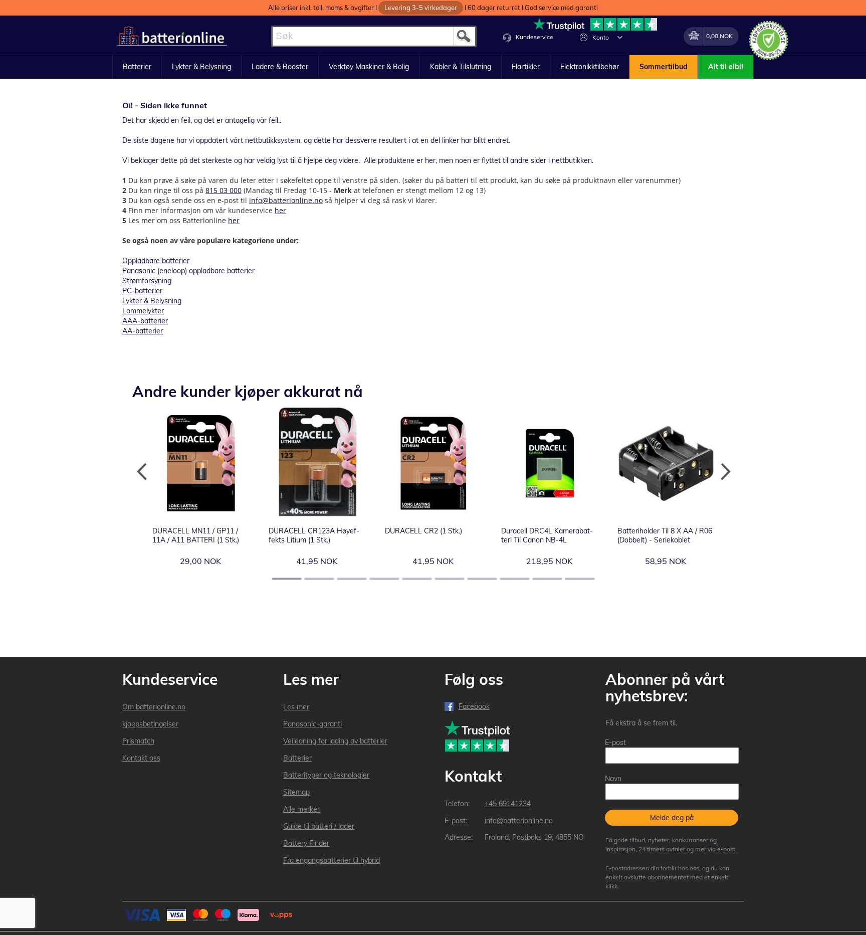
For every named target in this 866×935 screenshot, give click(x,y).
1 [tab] (287, 579)
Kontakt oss (141, 758)
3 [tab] (352, 579)
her (280, 210)
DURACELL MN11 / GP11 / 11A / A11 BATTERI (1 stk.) (195, 535)
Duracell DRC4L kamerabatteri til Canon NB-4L (547, 535)
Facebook (474, 706)
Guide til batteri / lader (318, 826)
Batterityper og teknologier (326, 775)
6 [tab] (450, 579)
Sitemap (296, 792)
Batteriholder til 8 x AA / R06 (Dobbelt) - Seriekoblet (664, 535)
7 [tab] (482, 579)
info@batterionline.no (286, 200)
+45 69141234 (508, 803)
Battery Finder (306, 843)
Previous (142, 472)
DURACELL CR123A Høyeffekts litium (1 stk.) (314, 535)
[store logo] (172, 36)
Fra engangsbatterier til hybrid (331, 860)
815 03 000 (223, 190)
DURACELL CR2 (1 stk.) (423, 530)
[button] (619, 37)
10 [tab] (580, 579)
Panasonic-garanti (312, 723)
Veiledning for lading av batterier (335, 740)
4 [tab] (384, 579)
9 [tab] (547, 579)
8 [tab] (515, 579)
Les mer (296, 706)
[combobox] (374, 36)
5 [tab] (417, 579)
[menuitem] (137, 67)
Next (724, 472)
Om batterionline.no (153, 706)
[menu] (433, 67)
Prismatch (138, 740)
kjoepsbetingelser (150, 723)
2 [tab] (319, 579)
